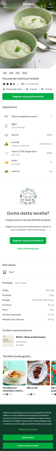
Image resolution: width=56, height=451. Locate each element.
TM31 (24, 73)
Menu (6, 7)
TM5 (18, 73)
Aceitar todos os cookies (27, 446)
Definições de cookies (28, 429)
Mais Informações (28, 248)
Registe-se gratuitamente (28, 96)
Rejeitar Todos (28, 437)
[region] (28, 427)
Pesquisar (50, 7)
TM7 (5, 73)
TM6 (11, 73)
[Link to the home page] (28, 5)
